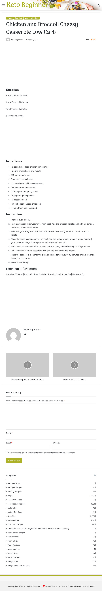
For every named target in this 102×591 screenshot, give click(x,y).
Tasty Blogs (13, 541)
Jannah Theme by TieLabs (56, 586)
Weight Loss (13, 561)
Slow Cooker (13, 537)
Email (9, 443)
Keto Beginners (17, 40)
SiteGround (89, 586)
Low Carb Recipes (31, 18)
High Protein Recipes (17, 504)
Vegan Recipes (14, 557)
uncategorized (14, 549)
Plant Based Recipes (16, 533)
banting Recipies (15, 491)
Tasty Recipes (14, 545)
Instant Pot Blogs (15, 512)
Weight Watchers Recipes (18, 565)
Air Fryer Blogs (14, 483)
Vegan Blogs (13, 553)
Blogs (9, 18)
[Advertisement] (51, 68)
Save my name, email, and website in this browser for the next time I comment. (41, 453)
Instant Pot (12, 508)
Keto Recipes (13, 520)
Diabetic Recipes (15, 500)
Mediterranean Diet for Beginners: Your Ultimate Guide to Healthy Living (38, 528)
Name (9, 433)
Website (56, 443)
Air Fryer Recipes (15, 487)
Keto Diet (18, 18)
